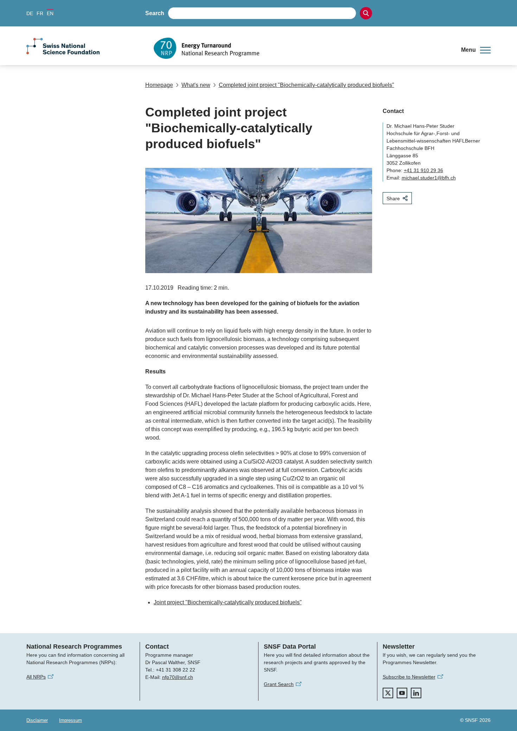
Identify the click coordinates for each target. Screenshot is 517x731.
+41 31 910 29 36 (423, 170)
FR (40, 13)
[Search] (366, 13)
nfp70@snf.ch (177, 677)
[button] (476, 50)
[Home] (302, 48)
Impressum (70, 720)
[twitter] (388, 693)
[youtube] (402, 693)
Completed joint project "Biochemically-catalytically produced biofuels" (306, 85)
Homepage (159, 85)
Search (154, 13)
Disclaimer (37, 720)
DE (29, 13)
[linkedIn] (416, 693)
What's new (195, 85)
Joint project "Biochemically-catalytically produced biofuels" (228, 602)
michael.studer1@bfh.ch (429, 178)
